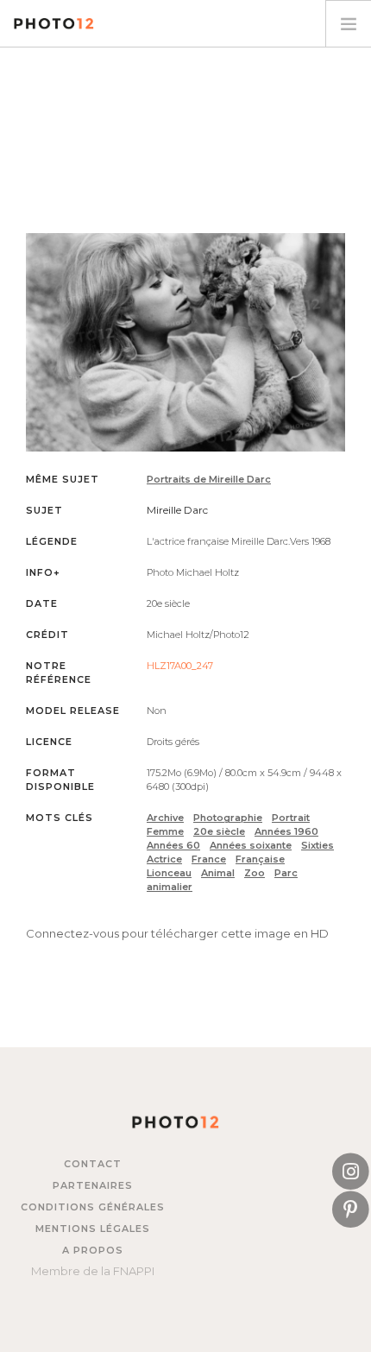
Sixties (317, 845)
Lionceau (169, 873)
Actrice (164, 859)
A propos (92, 1250)
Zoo (254, 873)
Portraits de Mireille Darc (209, 479)
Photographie (227, 818)
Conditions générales (93, 1207)
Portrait (291, 818)
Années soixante (251, 845)
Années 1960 (286, 831)
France (209, 859)
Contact (93, 1164)
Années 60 (173, 845)
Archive (165, 818)
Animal (218, 873)
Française (260, 859)
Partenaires (93, 1185)
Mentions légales (92, 1228)
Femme (165, 831)
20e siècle (219, 831)
